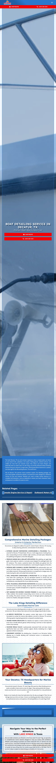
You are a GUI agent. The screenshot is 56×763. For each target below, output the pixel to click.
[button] (52, 2)
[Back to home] (7, 2)
